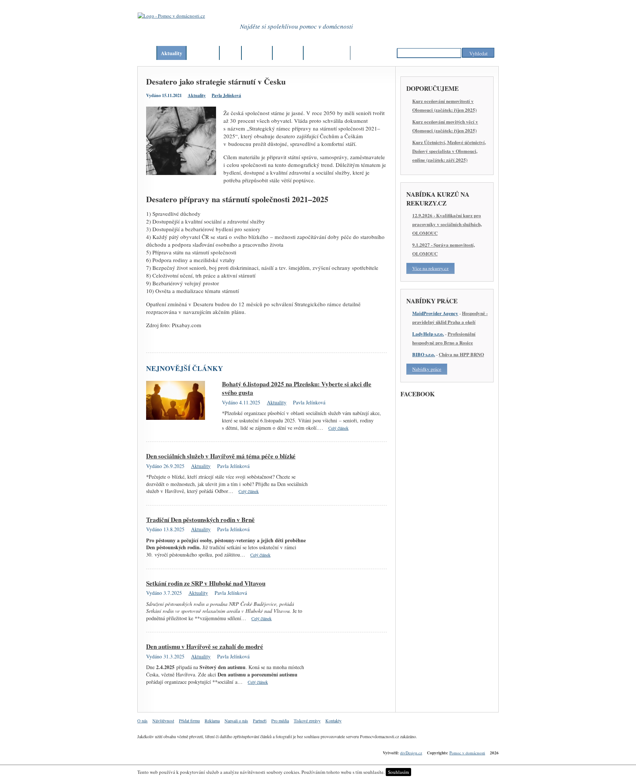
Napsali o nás (236, 720)
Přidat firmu (189, 720)
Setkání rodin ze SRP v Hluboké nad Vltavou (205, 583)
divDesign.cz (411, 752)
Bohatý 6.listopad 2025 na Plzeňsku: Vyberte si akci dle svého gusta (296, 388)
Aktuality (171, 53)
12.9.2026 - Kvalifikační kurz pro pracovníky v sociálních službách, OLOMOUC (447, 224)
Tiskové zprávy (307, 720)
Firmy (230, 53)
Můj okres (256, 53)
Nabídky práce (426, 369)
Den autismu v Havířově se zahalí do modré (204, 646)
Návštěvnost (163, 720)
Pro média (280, 720)
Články (198, 53)
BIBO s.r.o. (423, 354)
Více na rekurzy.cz (430, 268)
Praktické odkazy (326, 53)
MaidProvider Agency (435, 313)
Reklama (212, 720)
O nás (142, 720)
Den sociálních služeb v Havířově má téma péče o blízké (221, 456)
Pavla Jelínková (226, 95)
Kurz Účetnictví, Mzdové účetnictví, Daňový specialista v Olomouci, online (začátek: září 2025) (449, 151)
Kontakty (333, 720)
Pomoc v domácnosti (467, 752)
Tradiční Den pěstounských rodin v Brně (200, 519)
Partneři (259, 720)
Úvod (147, 53)
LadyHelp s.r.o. (428, 333)
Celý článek (338, 428)
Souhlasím (398, 772)
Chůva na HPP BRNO (461, 354)
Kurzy (283, 53)
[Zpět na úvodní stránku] (178, 25)
